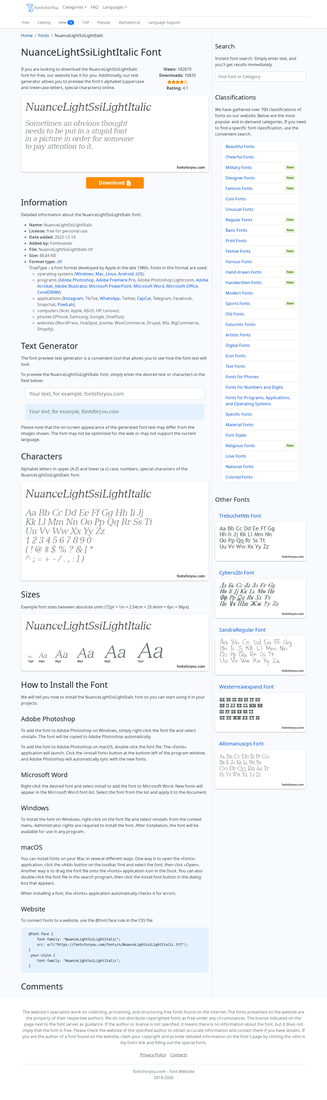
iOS (139, 274)
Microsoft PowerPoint (110, 286)
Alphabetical (129, 22)
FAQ (95, 7)
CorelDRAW (48, 292)
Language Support (164, 22)
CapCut (144, 298)
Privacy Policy (153, 1055)
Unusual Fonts (239, 209)
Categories (73, 7)
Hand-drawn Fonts (244, 272)
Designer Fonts (240, 178)
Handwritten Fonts (244, 282)
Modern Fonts (239, 293)
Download (112, 182)
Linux (111, 274)
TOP (85, 22)
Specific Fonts (239, 414)
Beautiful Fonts (240, 146)
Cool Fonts (236, 199)
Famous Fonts (239, 188)
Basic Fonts (236, 230)
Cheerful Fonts (240, 157)
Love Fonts (236, 456)
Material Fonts (239, 424)
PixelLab (65, 304)
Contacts (178, 1055)
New (65, 22)
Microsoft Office (182, 286)
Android (126, 274)
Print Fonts (236, 240)
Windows (85, 274)
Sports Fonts (238, 303)
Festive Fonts (238, 251)
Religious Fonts (240, 445)
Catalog (44, 22)
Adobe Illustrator (71, 286)
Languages (113, 7)
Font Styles (236, 435)
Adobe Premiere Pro (115, 280)
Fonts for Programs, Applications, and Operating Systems (258, 401)
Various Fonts (239, 261)
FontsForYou (46, 7)
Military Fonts (239, 167)
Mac (100, 274)
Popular (104, 22)
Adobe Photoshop (76, 280)
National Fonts (240, 466)
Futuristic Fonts (240, 324)
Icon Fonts (236, 356)
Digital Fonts (238, 345)
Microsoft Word (149, 286)
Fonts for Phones (242, 377)
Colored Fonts (239, 477)
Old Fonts (235, 314)
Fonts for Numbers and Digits (254, 387)
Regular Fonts (239, 220)
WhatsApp (110, 298)
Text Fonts (235, 366)
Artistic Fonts (238, 335)
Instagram (73, 298)
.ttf (59, 261)
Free (25, 22)
